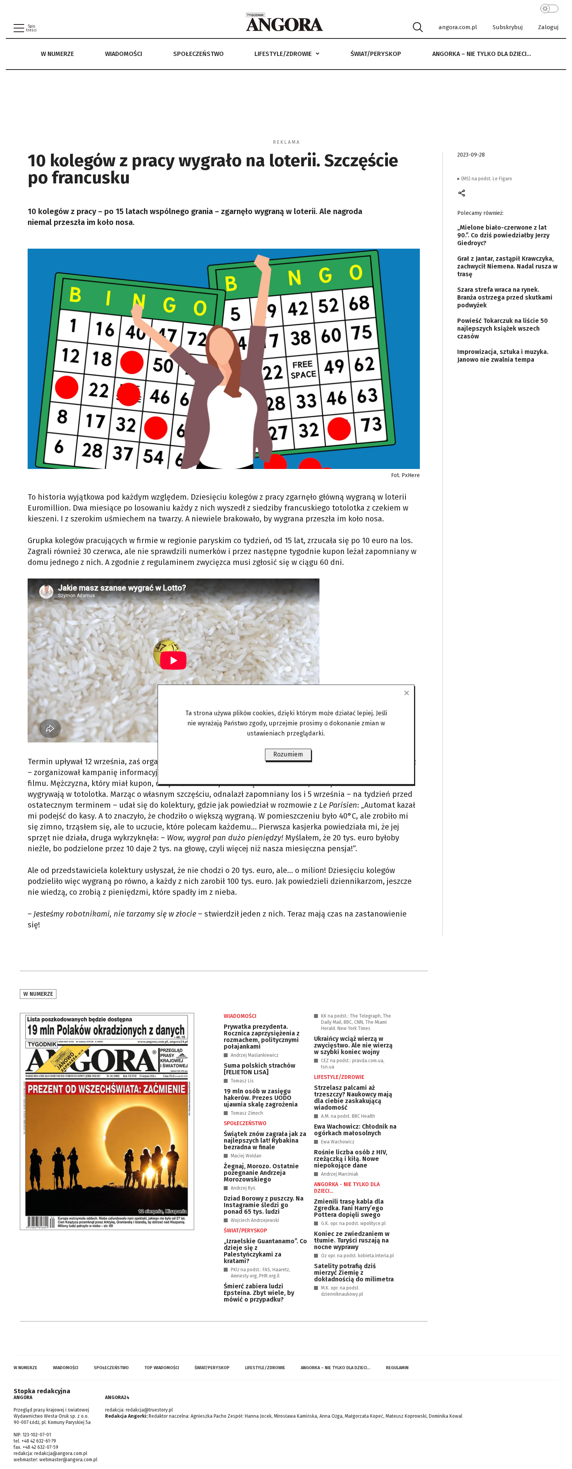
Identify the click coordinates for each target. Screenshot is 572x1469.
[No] (406, 693)
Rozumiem (288, 754)
